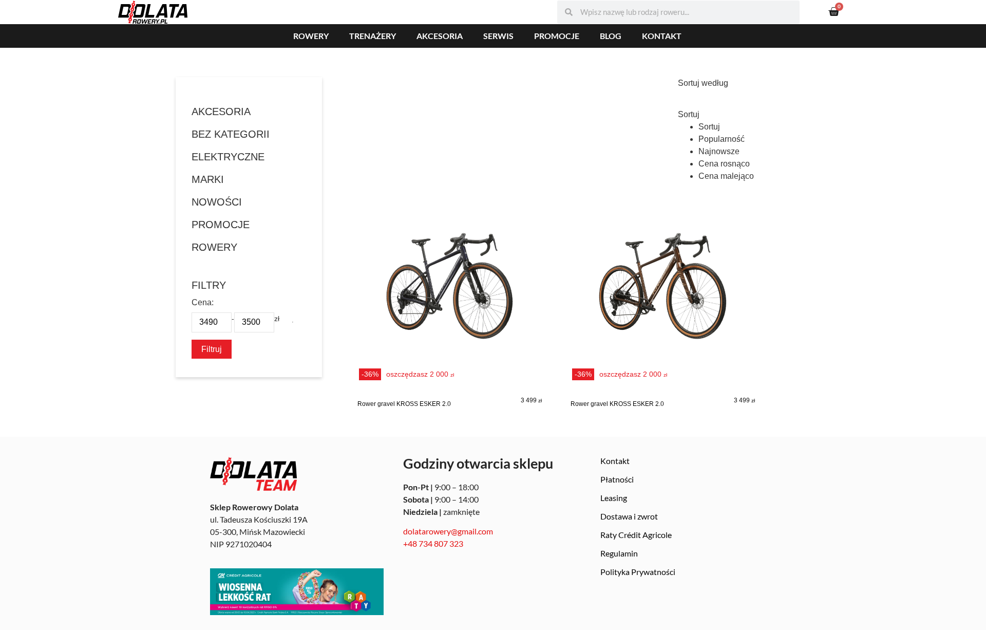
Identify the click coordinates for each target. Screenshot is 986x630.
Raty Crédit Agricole (636, 535)
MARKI (208, 179)
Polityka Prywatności (637, 572)
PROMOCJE (221, 224)
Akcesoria (439, 36)
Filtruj (211, 349)
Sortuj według (703, 83)
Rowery (311, 36)
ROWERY (214, 247)
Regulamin (619, 553)
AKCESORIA (221, 111)
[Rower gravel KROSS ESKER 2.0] (449, 305)
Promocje (556, 36)
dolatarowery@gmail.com (448, 531)
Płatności (617, 479)
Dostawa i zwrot (629, 516)
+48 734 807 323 (433, 543)
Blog (610, 36)
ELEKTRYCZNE (228, 156)
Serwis (498, 36)
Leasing (613, 498)
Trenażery (372, 36)
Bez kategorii (231, 134)
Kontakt (661, 36)
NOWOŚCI (217, 202)
